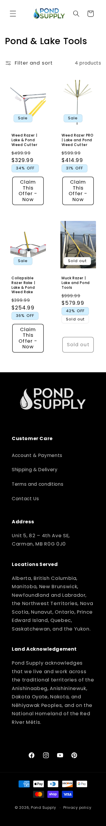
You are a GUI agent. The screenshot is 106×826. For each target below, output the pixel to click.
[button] (13, 14)
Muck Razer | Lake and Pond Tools (76, 283)
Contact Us (25, 498)
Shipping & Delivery (35, 469)
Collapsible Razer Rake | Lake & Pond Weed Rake (23, 285)
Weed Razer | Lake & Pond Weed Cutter (24, 140)
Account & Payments (37, 455)
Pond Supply (43, 807)
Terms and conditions (37, 484)
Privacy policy (77, 807)
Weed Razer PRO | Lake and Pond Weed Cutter (77, 140)
